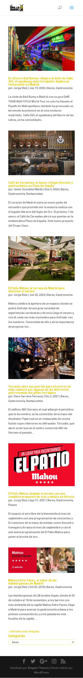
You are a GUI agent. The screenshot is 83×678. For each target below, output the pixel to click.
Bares (51, 88)
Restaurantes (34, 193)
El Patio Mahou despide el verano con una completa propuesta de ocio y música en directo (41, 495)
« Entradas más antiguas (23, 631)
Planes (12, 505)
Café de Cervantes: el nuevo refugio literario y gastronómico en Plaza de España (40, 184)
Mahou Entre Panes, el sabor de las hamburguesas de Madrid (32, 581)
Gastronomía (64, 88)
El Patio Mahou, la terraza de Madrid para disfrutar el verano (36, 289)
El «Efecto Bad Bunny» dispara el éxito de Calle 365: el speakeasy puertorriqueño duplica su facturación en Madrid (40, 81)
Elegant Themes (38, 667)
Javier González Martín (28, 189)
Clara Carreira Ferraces (28, 396)
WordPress (41, 672)
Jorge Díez (20, 88)
